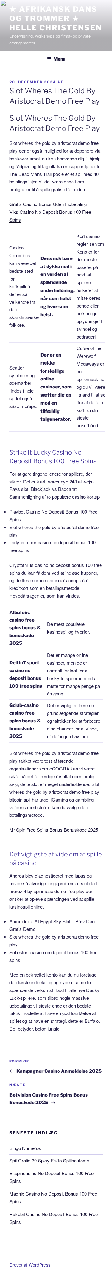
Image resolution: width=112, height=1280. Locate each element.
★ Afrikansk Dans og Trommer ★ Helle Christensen (55, 18)
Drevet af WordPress (29, 1265)
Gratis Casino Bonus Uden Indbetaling (48, 204)
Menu (59, 58)
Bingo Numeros (25, 1148)
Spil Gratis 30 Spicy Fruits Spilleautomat (50, 1160)
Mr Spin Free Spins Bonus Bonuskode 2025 (53, 829)
